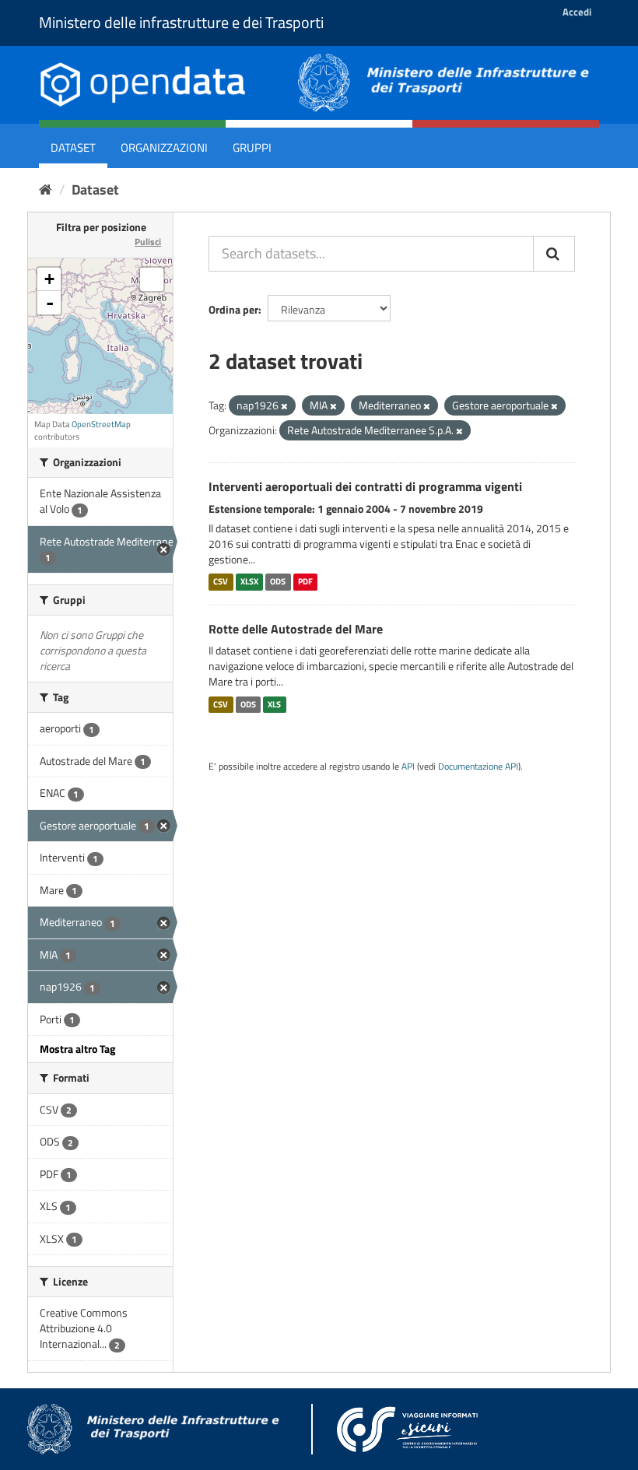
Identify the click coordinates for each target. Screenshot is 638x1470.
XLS (274, 704)
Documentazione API (478, 767)
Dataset (73, 147)
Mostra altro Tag (77, 1048)
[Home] (45, 189)
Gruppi (252, 147)
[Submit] (554, 254)
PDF (305, 582)
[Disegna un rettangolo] (151, 279)
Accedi (577, 11)
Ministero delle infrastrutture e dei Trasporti (181, 22)
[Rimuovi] (284, 406)
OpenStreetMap (101, 424)
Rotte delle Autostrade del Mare (296, 628)
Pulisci (148, 241)
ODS (278, 582)
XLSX (249, 582)
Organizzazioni (164, 147)
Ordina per (233, 309)
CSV (220, 582)
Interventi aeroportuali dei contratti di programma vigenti (365, 486)
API (408, 767)
